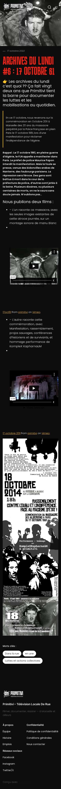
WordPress (24, 782)
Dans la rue (12, 653)
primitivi (23, 312)
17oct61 (7, 312)
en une (29, 653)
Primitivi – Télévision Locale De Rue (26, 704)
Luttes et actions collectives (22, 660)
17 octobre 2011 (12, 433)
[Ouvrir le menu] (56, 7)
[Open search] (49, 7)
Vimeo (36, 312)
